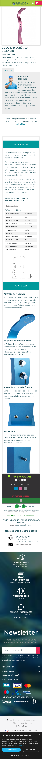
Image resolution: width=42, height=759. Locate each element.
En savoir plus (19, 745)
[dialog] (21, 745)
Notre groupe (13, 720)
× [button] (39, 734)
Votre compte (8, 672)
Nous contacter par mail (23, 545)
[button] (21, 755)
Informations (8, 667)
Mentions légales (30, 720)
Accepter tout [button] (11, 749)
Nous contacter (26, 723)
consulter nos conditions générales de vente (21, 512)
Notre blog (22, 726)
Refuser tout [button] (31, 749)
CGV (14, 723)
